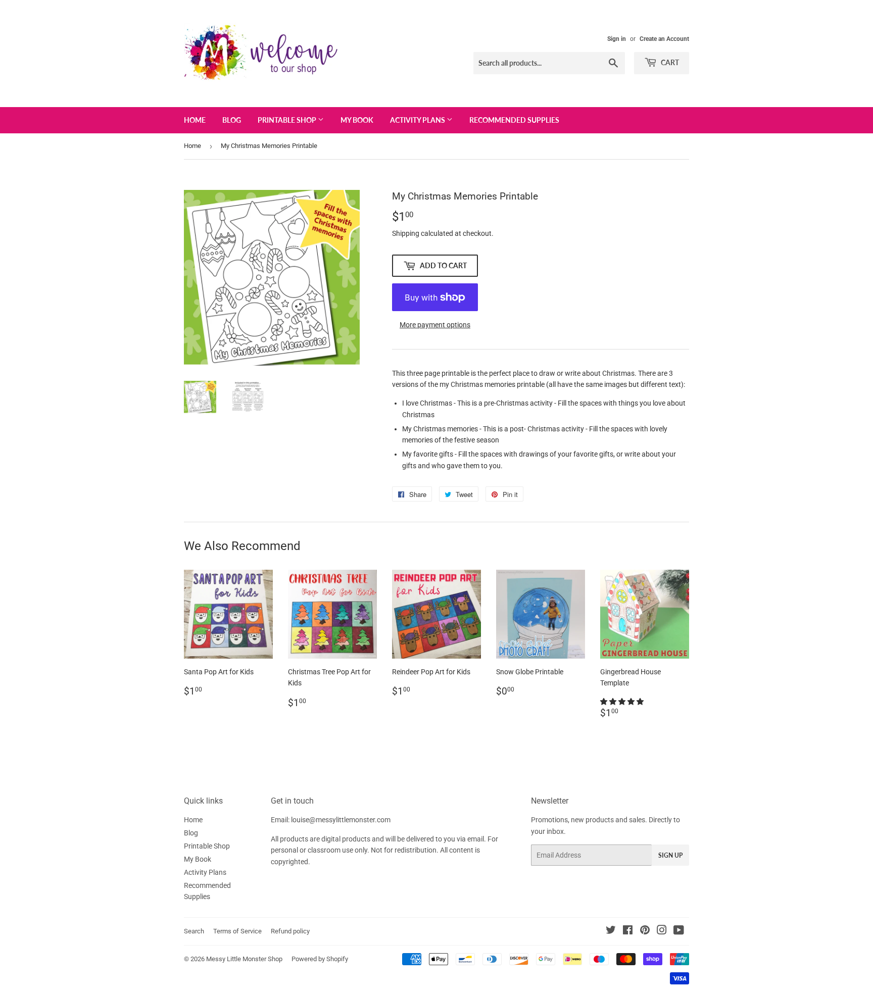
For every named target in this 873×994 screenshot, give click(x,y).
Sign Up (670, 855)
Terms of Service (237, 931)
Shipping (405, 233)
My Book (357, 120)
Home (195, 120)
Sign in (616, 38)
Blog (231, 120)
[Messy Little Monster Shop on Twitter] (611, 931)
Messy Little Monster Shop (244, 959)
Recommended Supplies (514, 120)
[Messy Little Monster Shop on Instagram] (662, 931)
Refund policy (290, 931)
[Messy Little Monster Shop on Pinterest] (645, 931)
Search (194, 931)
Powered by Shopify (320, 959)
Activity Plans (418, 120)
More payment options (435, 325)
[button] (622, 702)
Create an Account (664, 38)
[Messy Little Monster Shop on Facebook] (627, 931)
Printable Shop (288, 120)
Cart (669, 62)
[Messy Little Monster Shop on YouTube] (678, 931)
